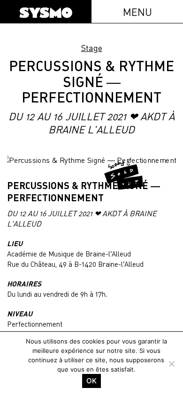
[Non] (171, 363)
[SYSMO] (46, 12)
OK (91, 380)
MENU (137, 12)
